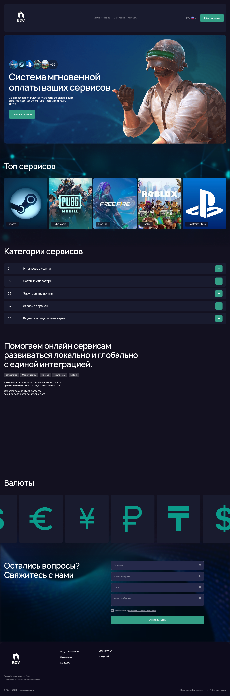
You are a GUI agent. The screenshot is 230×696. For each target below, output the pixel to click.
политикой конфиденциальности (142, 610)
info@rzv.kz (104, 656)
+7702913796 (105, 651)
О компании (119, 17)
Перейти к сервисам (22, 114)
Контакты (132, 17)
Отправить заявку (157, 620)
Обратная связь (212, 18)
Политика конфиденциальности (194, 690)
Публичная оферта (218, 690)
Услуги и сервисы (102, 17)
